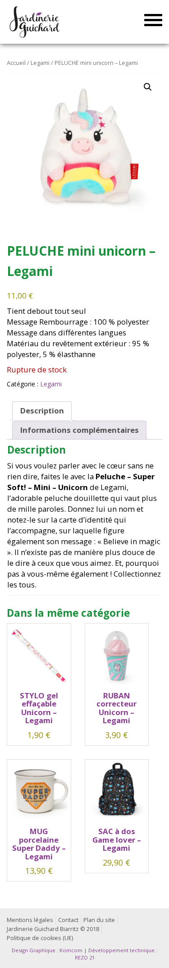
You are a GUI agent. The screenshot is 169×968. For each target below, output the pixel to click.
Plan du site (99, 920)
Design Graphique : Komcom (47, 950)
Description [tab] (42, 410)
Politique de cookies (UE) (40, 938)
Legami (40, 63)
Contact (68, 920)
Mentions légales (30, 920)
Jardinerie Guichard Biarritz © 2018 (53, 929)
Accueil (16, 63)
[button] (148, 87)
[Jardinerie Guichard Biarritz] (35, 21)
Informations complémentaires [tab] (79, 430)
